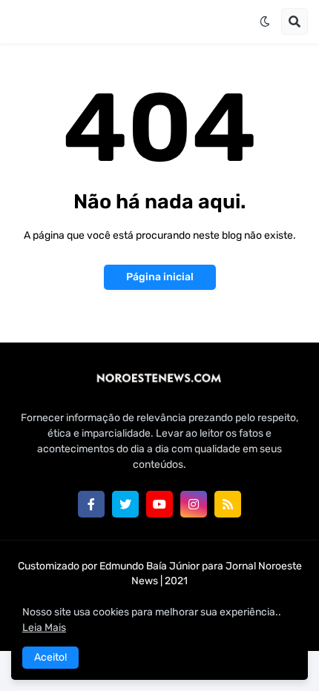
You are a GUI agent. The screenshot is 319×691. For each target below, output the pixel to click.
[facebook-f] (91, 504)
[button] (265, 21)
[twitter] (125, 504)
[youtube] (159, 504)
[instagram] (193, 504)
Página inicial (160, 277)
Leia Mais (44, 627)
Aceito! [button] (50, 657)
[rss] (227, 504)
